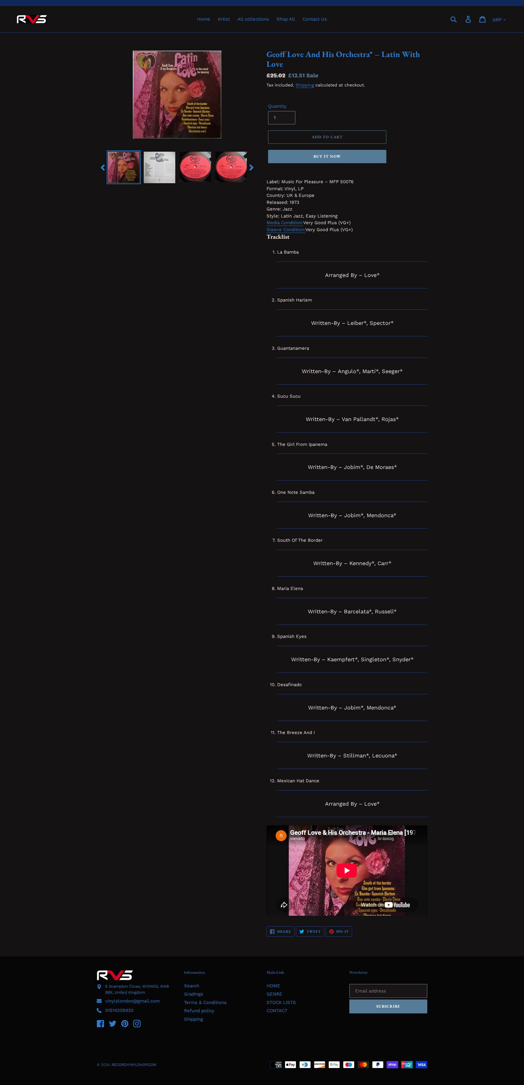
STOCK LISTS (281, 1002)
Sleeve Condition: (286, 229)
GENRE (274, 994)
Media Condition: (285, 222)
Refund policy (199, 1010)
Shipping (305, 85)
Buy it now (327, 156)
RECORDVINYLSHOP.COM (134, 1065)
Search (191, 986)
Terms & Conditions (205, 1002)
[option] (124, 167)
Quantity (277, 106)
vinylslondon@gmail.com (132, 1001)
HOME (273, 986)
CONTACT (277, 1010)
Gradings (193, 994)
